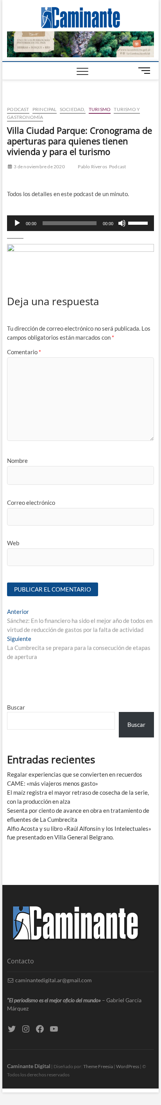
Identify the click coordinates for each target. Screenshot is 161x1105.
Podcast (18, 109)
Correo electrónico (31, 502)
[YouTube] (54, 1029)
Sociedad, (73, 109)
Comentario (24, 351)
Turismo (100, 109)
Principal (44, 109)
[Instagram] (25, 1029)
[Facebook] (40, 1029)
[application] (80, 223)
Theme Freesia (98, 1066)
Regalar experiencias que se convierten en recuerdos (74, 774)
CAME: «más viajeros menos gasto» (52, 783)
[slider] (139, 222)
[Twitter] (11, 1029)
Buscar (16, 707)
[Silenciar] (122, 223)
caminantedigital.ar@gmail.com (53, 980)
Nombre (17, 460)
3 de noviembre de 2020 (39, 166)
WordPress (127, 1066)
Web (13, 542)
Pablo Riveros (92, 166)
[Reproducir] (17, 223)
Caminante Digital (28, 1066)
